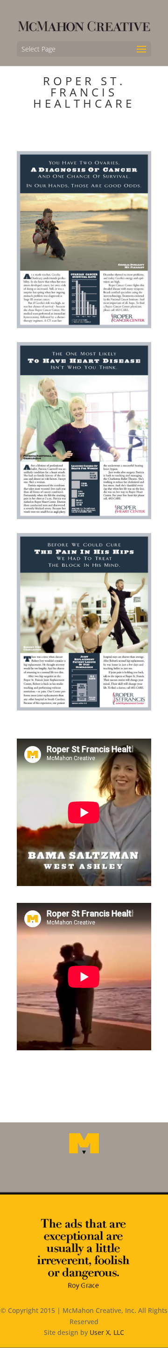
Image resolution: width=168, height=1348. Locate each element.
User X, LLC (107, 1332)
